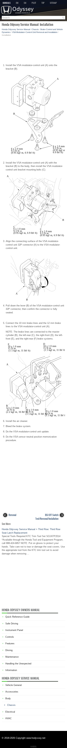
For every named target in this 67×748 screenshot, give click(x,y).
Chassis (35, 29)
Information (11, 670)
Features (9, 643)
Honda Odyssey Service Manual (16, 29)
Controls (9, 637)
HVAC (8, 718)
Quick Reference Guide (17, 616)
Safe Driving (11, 623)
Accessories (11, 691)
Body (8, 698)
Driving (9, 650)
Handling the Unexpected (18, 663)
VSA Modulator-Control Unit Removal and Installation (34, 32)
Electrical (10, 711)
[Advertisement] (33, 49)
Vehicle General (13, 685)
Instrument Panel (14, 630)
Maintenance (12, 656)
